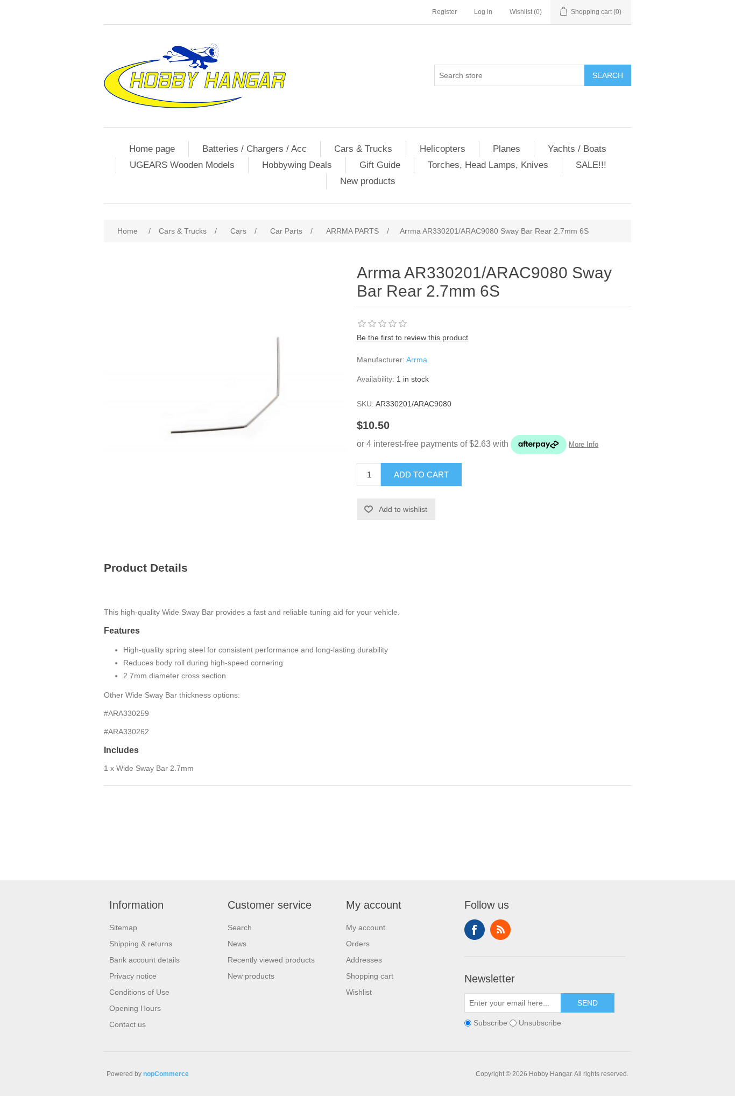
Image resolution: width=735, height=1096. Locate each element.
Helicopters (442, 149)
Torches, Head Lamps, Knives (488, 165)
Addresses (364, 960)
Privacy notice (133, 976)
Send (587, 1003)
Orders (358, 943)
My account (365, 927)
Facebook (474, 929)
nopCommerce (166, 1074)
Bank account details (144, 960)
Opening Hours (135, 1008)
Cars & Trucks (363, 149)
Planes (506, 149)
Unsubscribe (540, 1023)
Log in (483, 12)
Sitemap (123, 927)
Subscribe (490, 1023)
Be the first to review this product (412, 337)
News (237, 943)
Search (607, 75)
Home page (152, 149)
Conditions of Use (139, 992)
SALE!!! (591, 165)
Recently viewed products (271, 960)
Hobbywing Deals (297, 165)
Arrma (416, 359)
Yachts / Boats (577, 149)
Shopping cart (369, 976)
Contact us (127, 1024)
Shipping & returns (140, 943)
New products (367, 181)
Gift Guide (379, 165)
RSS (500, 929)
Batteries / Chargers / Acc (254, 149)
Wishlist (359, 992)
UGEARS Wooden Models (182, 165)
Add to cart (421, 474)
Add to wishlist (403, 509)
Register (444, 12)
